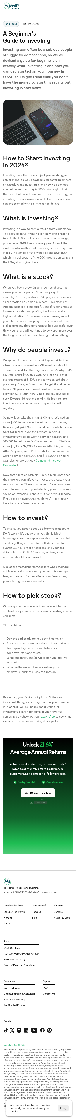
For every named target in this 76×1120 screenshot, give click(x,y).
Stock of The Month (14, 912)
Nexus (7, 923)
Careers (58, 912)
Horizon (8, 918)
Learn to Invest (12, 988)
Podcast (36, 912)
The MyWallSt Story (14, 960)
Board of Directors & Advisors (19, 965)
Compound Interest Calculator (19, 994)
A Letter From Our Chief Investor (21, 954)
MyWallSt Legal (62, 918)
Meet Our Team (12, 948)
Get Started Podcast (15, 1005)
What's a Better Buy (14, 1000)
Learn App (48, 716)
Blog (34, 918)
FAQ (45, 988)
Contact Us (49, 994)
